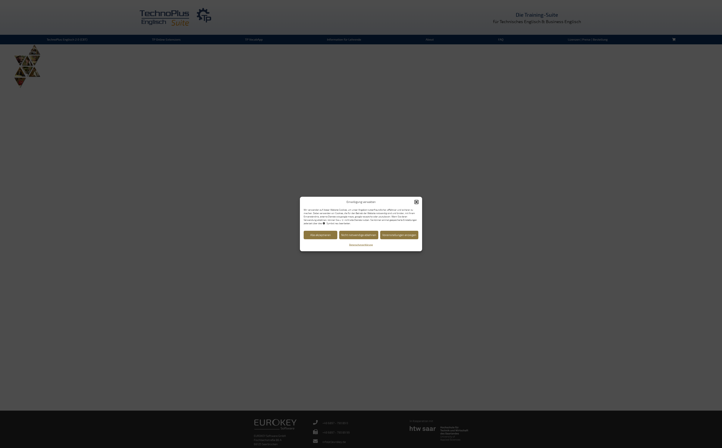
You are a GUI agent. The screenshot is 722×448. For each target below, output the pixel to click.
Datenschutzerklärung (361, 245)
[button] (416, 202)
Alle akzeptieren (320, 235)
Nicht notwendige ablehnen (358, 235)
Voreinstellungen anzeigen (399, 235)
